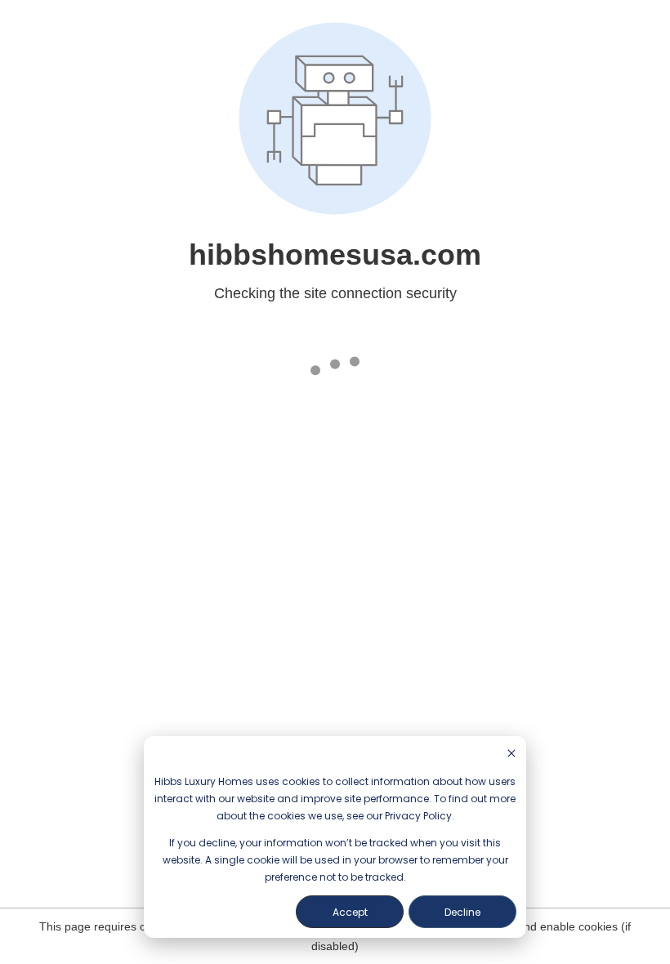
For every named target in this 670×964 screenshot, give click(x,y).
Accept (350, 912)
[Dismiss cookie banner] (511, 754)
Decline (462, 912)
